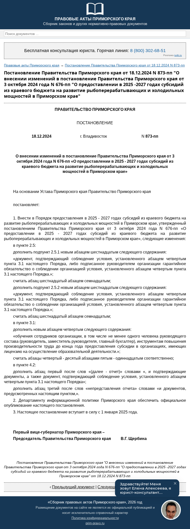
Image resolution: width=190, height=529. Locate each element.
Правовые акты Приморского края (31, 65)
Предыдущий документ (73, 487)
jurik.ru (178, 55)
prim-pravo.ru (95, 523)
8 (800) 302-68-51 (148, 50)
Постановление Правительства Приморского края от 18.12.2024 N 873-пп (125, 65)
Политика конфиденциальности (95, 518)
